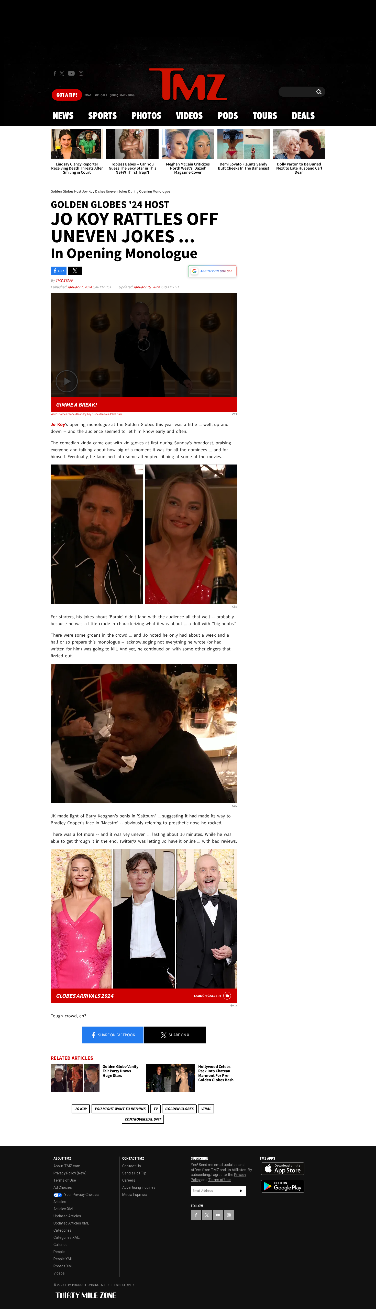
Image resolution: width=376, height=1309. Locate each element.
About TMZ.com (66, 1166)
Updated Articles (67, 1216)
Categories (62, 1230)
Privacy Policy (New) (69, 1173)
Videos (189, 116)
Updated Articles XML (71, 1223)
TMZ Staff (64, 280)
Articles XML (63, 1209)
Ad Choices (62, 1187)
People (59, 1252)
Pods (228, 116)
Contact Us (131, 1166)
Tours (265, 116)
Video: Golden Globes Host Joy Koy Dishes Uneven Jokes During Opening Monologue (88, 414)
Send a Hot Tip (134, 1173)
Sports (102, 116)
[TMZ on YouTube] (218, 1215)
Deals (303, 116)
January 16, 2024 (146, 286)
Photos (146, 116)
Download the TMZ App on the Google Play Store (282, 1186)
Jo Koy (80, 1108)
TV (155, 1108)
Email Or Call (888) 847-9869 (109, 95)
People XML (63, 1259)
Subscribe (241, 1191)
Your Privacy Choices (81, 1195)
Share (116, 1034)
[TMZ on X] (62, 73)
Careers (128, 1180)
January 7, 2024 (79, 286)
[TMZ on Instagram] (81, 73)
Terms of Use (64, 1180)
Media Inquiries (134, 1195)
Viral (206, 1108)
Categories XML (66, 1237)
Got (67, 95)
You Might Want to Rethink (120, 1108)
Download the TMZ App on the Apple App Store (282, 1168)
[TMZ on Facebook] (55, 73)
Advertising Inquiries (139, 1187)
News (63, 116)
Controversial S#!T (143, 1119)
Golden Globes (179, 1108)
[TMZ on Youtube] (71, 73)
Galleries (60, 1245)
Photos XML (63, 1266)
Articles (59, 1202)
